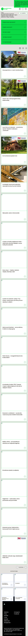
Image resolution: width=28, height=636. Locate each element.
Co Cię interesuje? (7, 42)
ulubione (24, 13)
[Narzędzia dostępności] (20, 9)
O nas (5, 617)
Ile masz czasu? (6, 32)
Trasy (5, 614)
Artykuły (6, 615)
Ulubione (6, 612)
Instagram (17, 612)
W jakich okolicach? (7, 27)
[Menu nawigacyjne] (26, 9)
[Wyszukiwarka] (23, 9)
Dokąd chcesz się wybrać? (9, 22)
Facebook (16, 614)
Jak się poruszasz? (7, 37)
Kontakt (6, 619)
